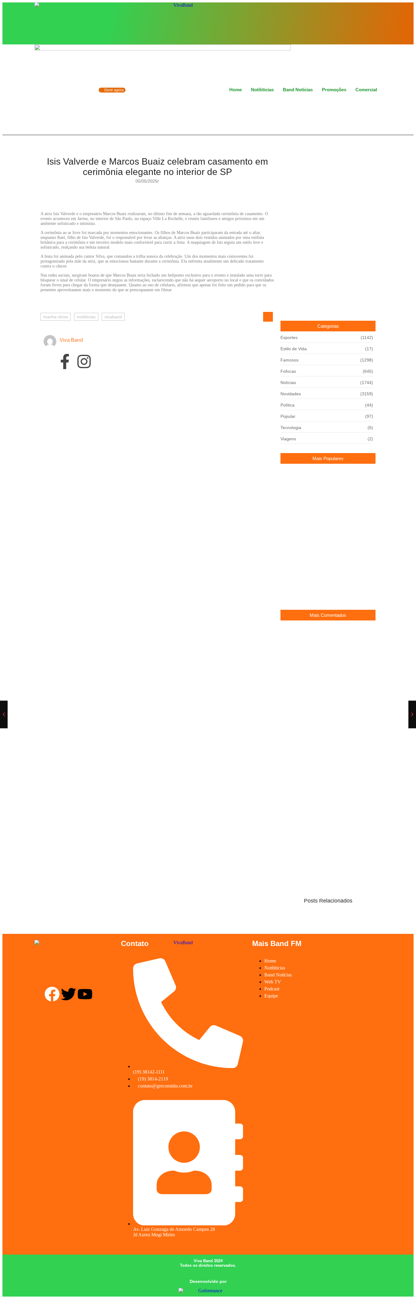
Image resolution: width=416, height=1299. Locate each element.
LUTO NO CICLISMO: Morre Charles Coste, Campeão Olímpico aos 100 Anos (325, 517)
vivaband (113, 316)
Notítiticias (262, 89)
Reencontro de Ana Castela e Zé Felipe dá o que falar (324, 694)
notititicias (86, 316)
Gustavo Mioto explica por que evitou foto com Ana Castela (326, 643)
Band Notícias (298, 89)
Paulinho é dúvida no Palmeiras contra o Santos (104, 469)
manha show (55, 316)
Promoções (334, 89)
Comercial (366, 89)
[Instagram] (365, 22)
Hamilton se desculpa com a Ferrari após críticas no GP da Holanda (129, 410)
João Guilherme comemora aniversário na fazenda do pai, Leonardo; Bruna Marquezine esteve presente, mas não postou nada (324, 556)
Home (235, 89)
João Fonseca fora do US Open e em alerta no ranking (112, 439)
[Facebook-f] (64, 363)
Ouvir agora (113, 90)
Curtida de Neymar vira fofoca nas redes (320, 666)
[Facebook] (354, 22)
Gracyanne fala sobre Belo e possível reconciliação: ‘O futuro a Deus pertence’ (320, 486)
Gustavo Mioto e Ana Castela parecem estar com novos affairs (324, 589)
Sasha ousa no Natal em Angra (311, 717)
